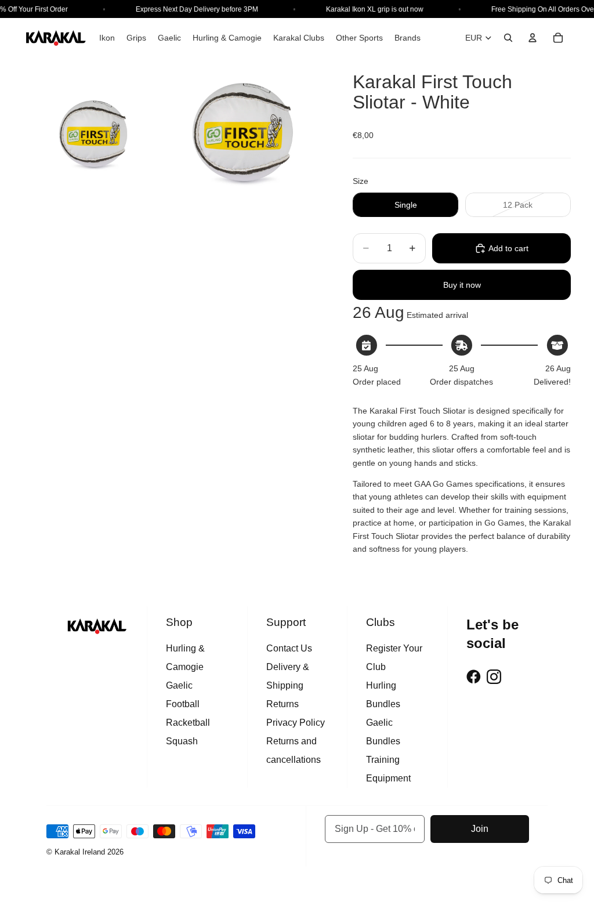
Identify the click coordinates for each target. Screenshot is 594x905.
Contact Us (289, 648)
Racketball (188, 722)
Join (479, 829)
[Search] (508, 37)
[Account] (532, 37)
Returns (282, 704)
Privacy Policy (295, 722)
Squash (182, 741)
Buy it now (462, 284)
